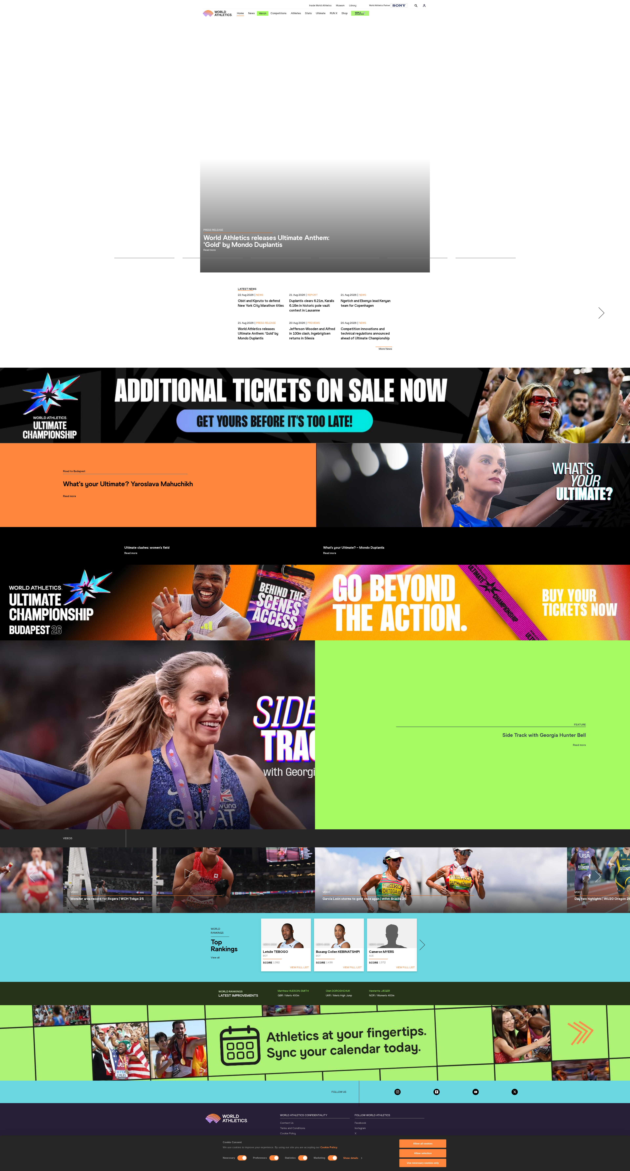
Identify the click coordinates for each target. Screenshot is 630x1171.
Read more (69, 496)
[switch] (274, 1158)
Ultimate (321, 13)
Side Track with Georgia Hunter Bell (544, 735)
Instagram (360, 1128)
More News (385, 348)
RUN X (333, 13)
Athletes (296, 13)
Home (240, 13)
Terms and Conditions (292, 1128)
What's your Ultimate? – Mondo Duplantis (353, 547)
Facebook (360, 1122)
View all (215, 957)
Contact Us (287, 1122)
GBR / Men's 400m (288, 995)
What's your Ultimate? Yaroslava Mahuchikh (128, 484)
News (251, 13)
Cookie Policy (328, 1147)
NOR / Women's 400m (381, 995)
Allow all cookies (422, 1143)
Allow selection (423, 1153)
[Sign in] (424, 5)
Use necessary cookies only (423, 1162)
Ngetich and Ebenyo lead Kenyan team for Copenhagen (266, 241)
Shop (345, 13)
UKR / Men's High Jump (339, 995)
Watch (262, 13)
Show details (350, 1158)
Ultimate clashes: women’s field (146, 547)
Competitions (278, 13)
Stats (308, 13)
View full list (299, 967)
